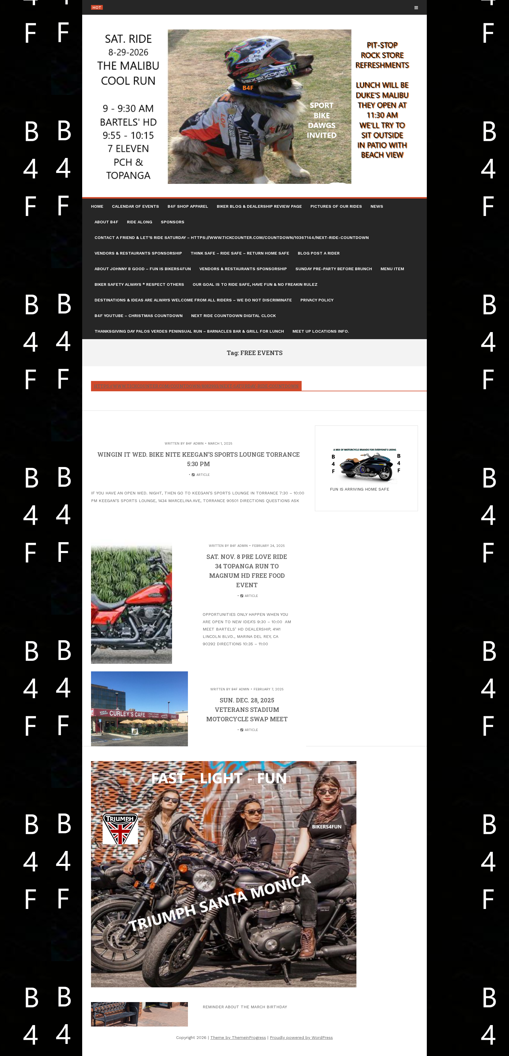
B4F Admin (195, 444)
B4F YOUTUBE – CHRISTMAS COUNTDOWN (139, 315)
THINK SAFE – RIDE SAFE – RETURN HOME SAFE (240, 253)
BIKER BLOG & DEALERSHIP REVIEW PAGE (259, 206)
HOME (97, 206)
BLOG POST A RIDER (319, 253)
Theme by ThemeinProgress (238, 1037)
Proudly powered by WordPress (301, 1037)
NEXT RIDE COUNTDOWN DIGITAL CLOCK (233, 315)
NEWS (377, 206)
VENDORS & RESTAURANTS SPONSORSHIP (138, 253)
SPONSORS (172, 222)
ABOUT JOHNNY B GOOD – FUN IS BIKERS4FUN (143, 268)
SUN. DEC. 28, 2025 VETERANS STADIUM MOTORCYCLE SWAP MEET (247, 709)
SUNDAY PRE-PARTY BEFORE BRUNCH (333, 268)
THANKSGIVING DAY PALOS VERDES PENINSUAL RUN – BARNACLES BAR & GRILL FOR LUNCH (189, 331)
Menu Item (392, 268)
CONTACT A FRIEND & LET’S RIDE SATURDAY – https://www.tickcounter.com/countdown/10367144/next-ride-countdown (232, 237)
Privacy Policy (316, 300)
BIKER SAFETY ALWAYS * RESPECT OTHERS (139, 284)
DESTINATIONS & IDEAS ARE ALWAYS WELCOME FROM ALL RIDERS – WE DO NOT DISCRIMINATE (193, 300)
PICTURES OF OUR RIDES (336, 206)
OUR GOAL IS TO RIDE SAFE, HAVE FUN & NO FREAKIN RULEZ (255, 284)
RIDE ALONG (139, 222)
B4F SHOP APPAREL (188, 206)
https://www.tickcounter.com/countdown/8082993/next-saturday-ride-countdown (196, 386)
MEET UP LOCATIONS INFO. (320, 331)
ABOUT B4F (106, 222)
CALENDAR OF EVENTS (135, 206)
